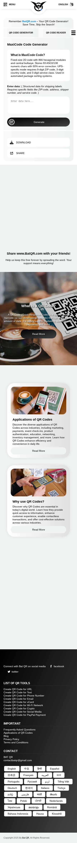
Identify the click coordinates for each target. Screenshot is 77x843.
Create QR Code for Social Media (23, 711)
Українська (14, 807)
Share (20, 153)
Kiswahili (57, 813)
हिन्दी (39, 768)
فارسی (25, 794)
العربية (45, 775)
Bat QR (25, 838)
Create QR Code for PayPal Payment (25, 714)
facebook (59, 666)
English (63, 4)
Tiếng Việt (63, 781)
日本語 (11, 775)
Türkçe (61, 788)
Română (52, 807)
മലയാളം (33, 807)
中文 (26, 768)
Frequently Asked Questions (19, 729)
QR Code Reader (56, 32)
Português (13, 781)
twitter (15, 671)
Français (28, 775)
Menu (12, 4)
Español (54, 768)
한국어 (29, 788)
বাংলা (59, 775)
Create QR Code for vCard (19, 702)
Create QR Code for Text (18, 692)
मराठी (39, 794)
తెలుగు (53, 794)
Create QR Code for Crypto (19, 708)
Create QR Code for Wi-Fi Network (23, 705)
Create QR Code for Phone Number (24, 695)
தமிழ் (10, 794)
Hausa (40, 813)
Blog (6, 736)
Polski (23, 800)
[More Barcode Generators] (73, 32)
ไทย (10, 800)
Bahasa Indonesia (18, 813)
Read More (38, 334)
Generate (39, 122)
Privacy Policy (11, 739)
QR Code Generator (21, 32)
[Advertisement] (38, 206)
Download (23, 142)
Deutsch (12, 788)
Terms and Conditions (16, 742)
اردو (47, 781)
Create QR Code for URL (18, 689)
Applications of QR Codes (18, 732)
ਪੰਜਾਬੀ (38, 800)
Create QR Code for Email (18, 698)
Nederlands (56, 800)
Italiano (45, 788)
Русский (32, 781)
